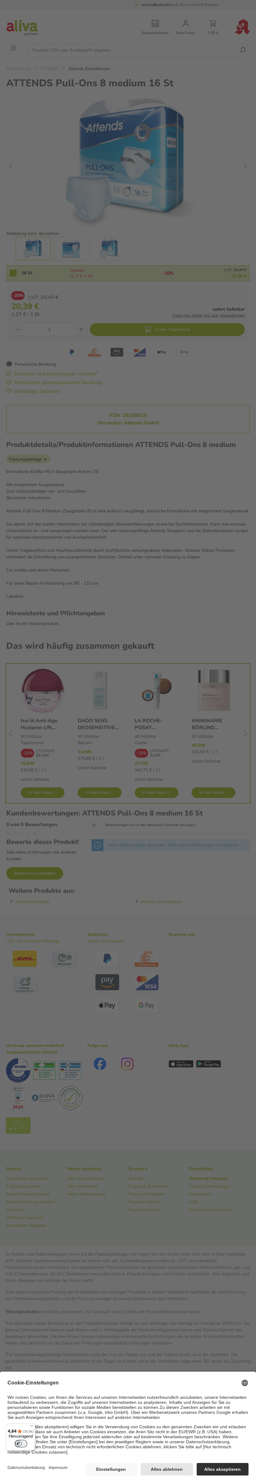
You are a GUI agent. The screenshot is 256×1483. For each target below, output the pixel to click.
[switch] (21, 1443)
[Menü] (31, 1427)
